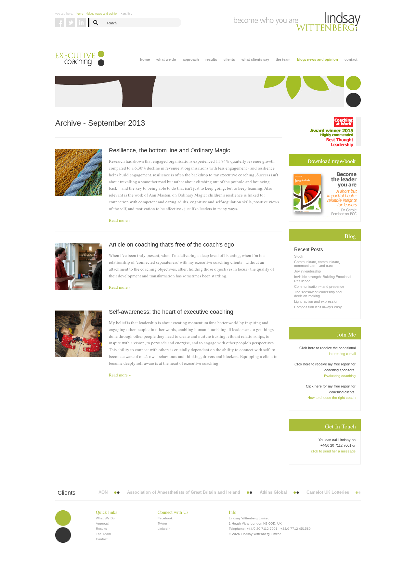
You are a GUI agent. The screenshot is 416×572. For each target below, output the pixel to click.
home (145, 59)
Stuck (298, 256)
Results (101, 528)
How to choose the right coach (331, 398)
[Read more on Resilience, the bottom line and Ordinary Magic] (78, 184)
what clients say (255, 59)
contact (351, 59)
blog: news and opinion (317, 59)
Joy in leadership (307, 271)
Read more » (120, 220)
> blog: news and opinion (101, 13)
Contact (102, 539)
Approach (103, 523)
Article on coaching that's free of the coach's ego (171, 244)
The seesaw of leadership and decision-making (318, 294)
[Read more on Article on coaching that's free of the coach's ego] (78, 266)
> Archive (126, 13)
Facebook (165, 518)
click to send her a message (333, 451)
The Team (103, 534)
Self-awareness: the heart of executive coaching (171, 312)
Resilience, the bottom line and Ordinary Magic (169, 150)
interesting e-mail (342, 354)
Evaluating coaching (340, 376)
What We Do (105, 518)
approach (191, 59)
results (211, 59)
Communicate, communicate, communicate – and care (317, 264)
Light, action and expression (316, 301)
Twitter (162, 523)
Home (79, 13)
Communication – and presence (319, 286)
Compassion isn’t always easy (318, 307)
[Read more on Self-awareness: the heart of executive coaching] (78, 334)
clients (229, 59)
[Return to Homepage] (297, 21)
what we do (166, 59)
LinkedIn (164, 528)
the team (283, 59)
